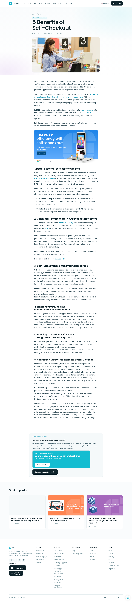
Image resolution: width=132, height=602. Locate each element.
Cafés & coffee (59, 554)
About (92, 551)
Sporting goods (59, 569)
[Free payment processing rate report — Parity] (66, 459)
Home (34, 14)
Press (92, 557)
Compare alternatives (58, 587)
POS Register (40, 551)
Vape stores (58, 551)
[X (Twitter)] (11, 560)
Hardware (39, 563)
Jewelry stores (59, 580)
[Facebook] (19, 560)
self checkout (87, 110)
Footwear (57, 566)
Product (26, 3)
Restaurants (58, 557)
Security (111, 557)
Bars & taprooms (59, 560)
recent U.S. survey (66, 223)
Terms (111, 554)
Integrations (57, 3)
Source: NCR (60, 259)
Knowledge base (77, 554)
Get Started (116, 3)
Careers (93, 554)
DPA (110, 560)
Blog (39, 14)
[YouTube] (15, 560)
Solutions (37, 3)
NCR (46, 228)
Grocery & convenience (58, 573)
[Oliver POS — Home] (14, 3)
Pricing (47, 3)
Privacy (111, 551)
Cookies (111, 563)
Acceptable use (114, 566)
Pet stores (57, 577)
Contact (93, 560)
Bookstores (57, 583)
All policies (112, 569)
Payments (39, 554)
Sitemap (107, 598)
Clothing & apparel (60, 563)
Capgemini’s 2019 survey (44, 178)
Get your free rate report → (45, 472)
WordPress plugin (41, 557)
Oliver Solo (88, 113)
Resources (68, 3)
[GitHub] (23, 560)
